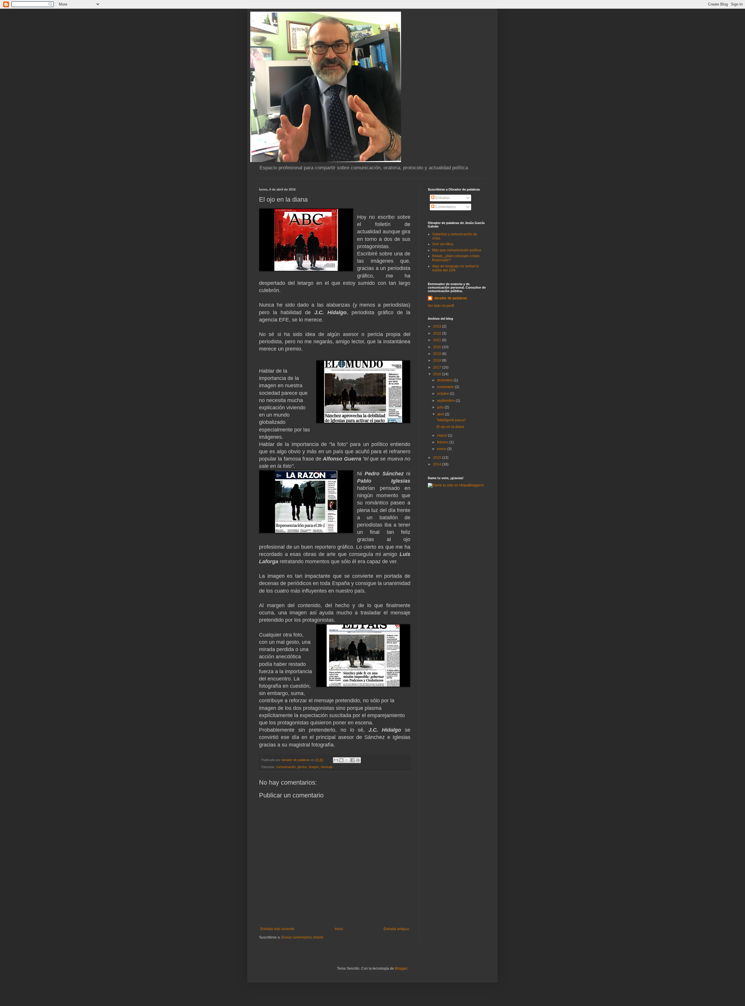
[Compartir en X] (347, 760)
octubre (443, 394)
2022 (437, 333)
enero (442, 449)
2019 (437, 354)
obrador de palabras (450, 298)
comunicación (286, 767)
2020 (437, 347)
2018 (437, 360)
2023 (437, 326)
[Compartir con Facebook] (352, 760)
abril (441, 414)
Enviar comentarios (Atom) (302, 937)
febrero (443, 442)
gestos (302, 767)
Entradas (442, 198)
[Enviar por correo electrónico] (336, 760)
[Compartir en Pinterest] (358, 760)
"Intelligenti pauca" (451, 420)
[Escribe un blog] (341, 760)
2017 (437, 367)
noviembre (446, 387)
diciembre (445, 380)
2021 (437, 340)
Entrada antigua (396, 929)
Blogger (401, 968)
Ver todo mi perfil (441, 306)
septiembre (446, 401)
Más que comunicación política (456, 250)
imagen (314, 767)
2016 (437, 374)
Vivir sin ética (442, 244)
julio (441, 407)
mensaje (327, 767)
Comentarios (445, 207)
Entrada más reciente (277, 929)
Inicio (339, 929)
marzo (442, 435)
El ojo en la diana (450, 427)
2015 (437, 458)
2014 (437, 464)
